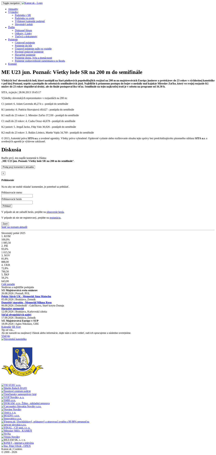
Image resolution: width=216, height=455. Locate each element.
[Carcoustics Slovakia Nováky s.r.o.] (21, 406)
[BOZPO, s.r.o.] (10, 415)
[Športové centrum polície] (16, 391)
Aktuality (13, 9)
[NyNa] (6, 433)
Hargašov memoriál (12, 308)
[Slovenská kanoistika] (13, 339)
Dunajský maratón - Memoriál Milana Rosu (26, 302)
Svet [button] (18, 326)
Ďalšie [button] (11, 27)
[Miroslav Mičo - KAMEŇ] (16, 430)
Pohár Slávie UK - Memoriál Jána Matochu (26, 296)
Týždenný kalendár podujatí (30, 21)
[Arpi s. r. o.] (8, 412)
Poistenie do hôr (23, 45)
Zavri (5, 224)
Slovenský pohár (24, 24)
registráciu (55, 217)
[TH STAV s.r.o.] (11, 385)
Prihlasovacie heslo (11, 199)
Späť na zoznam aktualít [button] (14, 227)
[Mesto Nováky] (22, 382)
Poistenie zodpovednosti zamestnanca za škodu (40, 60)
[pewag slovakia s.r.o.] (13, 424)
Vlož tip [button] (5, 336)
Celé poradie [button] (8, 284)
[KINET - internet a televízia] (17, 442)
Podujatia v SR (23, 15)
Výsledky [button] (13, 12)
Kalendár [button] (6, 326)
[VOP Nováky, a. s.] (12, 397)
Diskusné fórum (23, 30)
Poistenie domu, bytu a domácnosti (33, 57)
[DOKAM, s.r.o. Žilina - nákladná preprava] (25, 403)
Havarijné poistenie (25, 54)
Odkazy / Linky (23, 33)
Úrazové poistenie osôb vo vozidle (33, 48)
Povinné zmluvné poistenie (29, 51)
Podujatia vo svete (24, 18)
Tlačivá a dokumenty (26, 36)
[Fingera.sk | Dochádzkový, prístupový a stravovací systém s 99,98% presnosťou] (45, 421)
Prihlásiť (7, 206)
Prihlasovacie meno (11, 192)
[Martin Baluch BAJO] (14, 388)
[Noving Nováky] (11, 409)
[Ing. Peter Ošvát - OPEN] (16, 446)
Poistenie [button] (13, 39)
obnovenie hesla (55, 211)
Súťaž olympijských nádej (16, 314)
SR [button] (14, 326)
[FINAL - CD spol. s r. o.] (15, 427)
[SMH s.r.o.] (8, 400)
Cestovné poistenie (25, 42)
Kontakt (12, 63)
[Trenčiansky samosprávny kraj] (18, 394)
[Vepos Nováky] (10, 436)
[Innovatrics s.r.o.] (11, 418)
